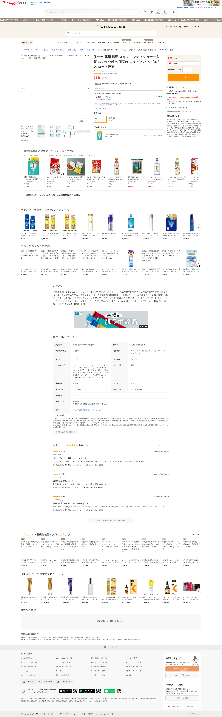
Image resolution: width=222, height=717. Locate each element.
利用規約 (83, 714)
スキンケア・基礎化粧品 (67, 50)
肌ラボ (133, 383)
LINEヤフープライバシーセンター (68, 714)
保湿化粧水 (91, 50)
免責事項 (90, 714)
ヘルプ (217, 8)
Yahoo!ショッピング (27, 714)
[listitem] (38, 658)
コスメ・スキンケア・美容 (45, 50)
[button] (187, 69)
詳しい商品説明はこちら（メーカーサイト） (89, 410)
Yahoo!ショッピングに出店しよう (201, 8)
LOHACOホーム (26, 50)
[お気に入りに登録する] (87, 121)
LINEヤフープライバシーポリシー (45, 714)
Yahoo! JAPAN (182, 8)
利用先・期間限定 (106, 99)
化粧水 (81, 50)
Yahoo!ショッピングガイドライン (105, 714)
